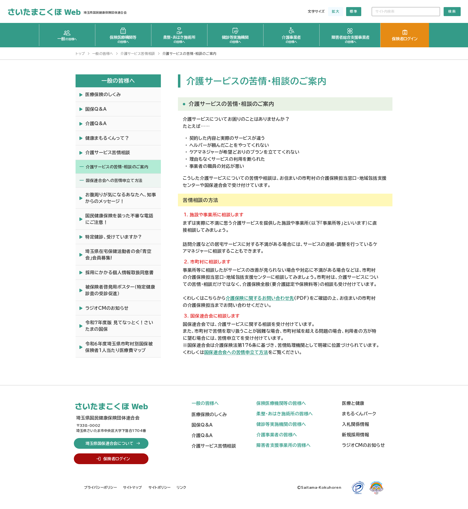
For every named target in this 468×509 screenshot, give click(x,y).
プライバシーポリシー (100, 487)
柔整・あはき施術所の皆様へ (284, 413)
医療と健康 (353, 403)
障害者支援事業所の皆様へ (283, 445)
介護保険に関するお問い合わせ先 (260, 298)
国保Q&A (202, 425)
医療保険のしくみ (209, 414)
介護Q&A (202, 435)
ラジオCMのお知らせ (363, 445)
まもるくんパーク (359, 413)
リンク (181, 487)
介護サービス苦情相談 (214, 446)
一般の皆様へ (205, 403)
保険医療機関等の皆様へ (281, 403)
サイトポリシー (159, 487)
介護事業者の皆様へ (276, 434)
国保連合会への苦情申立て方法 (236, 352)
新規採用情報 (355, 434)
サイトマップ (132, 487)
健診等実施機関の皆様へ (281, 424)
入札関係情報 (355, 424)
